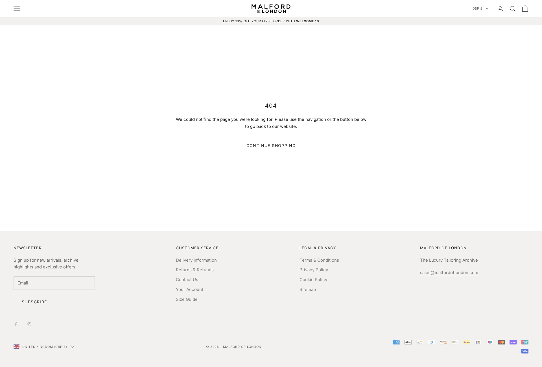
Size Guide (187, 299)
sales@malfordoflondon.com (449, 272)
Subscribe (34, 301)
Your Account (189, 289)
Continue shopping (271, 145)
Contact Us (187, 279)
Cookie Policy (313, 279)
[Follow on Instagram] (29, 324)
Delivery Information (196, 260)
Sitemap (308, 289)
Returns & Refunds (195, 269)
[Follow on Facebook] (16, 324)
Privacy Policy (314, 269)
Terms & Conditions (319, 260)
